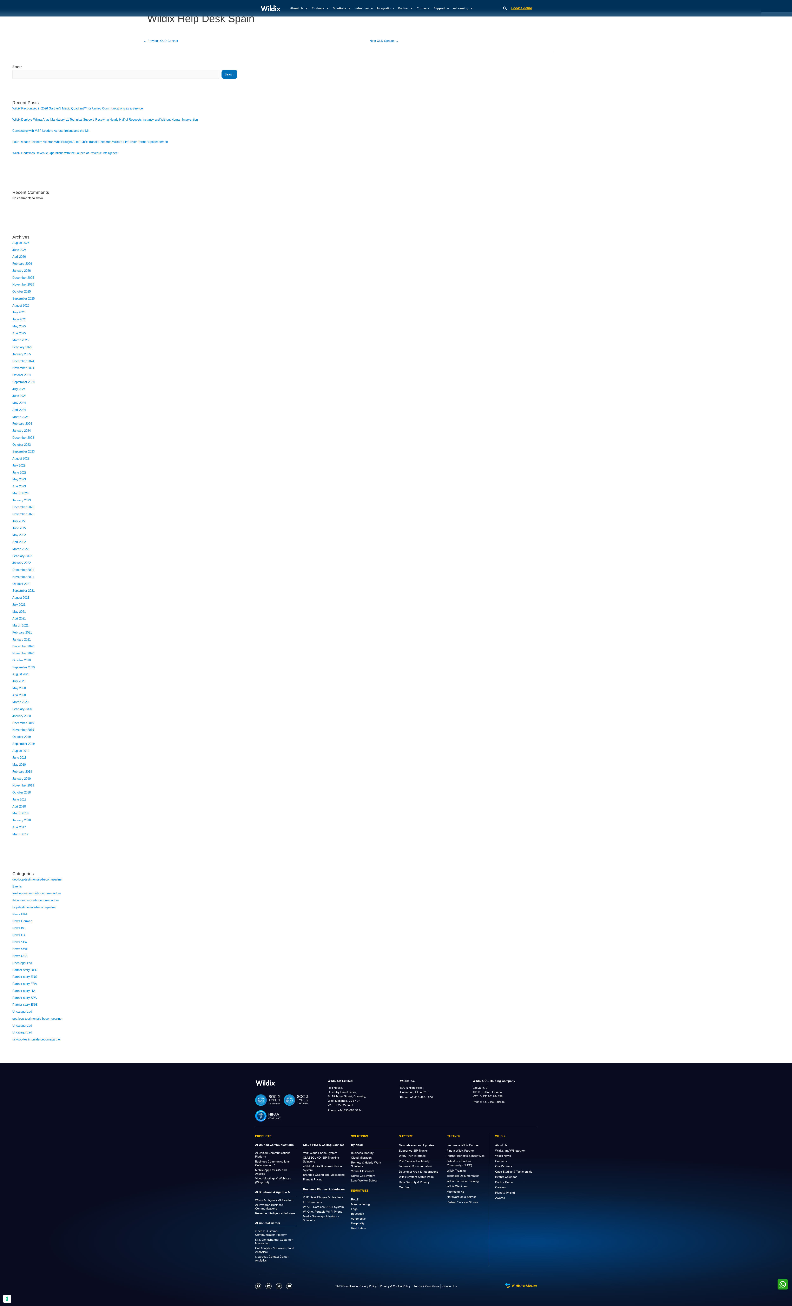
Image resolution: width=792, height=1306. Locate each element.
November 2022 (23, 514)
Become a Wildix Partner (463, 1145)
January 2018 (21, 820)
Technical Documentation (415, 1166)
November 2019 (23, 729)
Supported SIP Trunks (413, 1150)
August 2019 (20, 750)
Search (17, 66)
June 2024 (19, 395)
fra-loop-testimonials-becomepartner (36, 893)
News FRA (19, 914)
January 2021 (21, 639)
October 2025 (21, 291)
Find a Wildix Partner (460, 1150)
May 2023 (19, 479)
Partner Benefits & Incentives (465, 1155)
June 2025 (19, 319)
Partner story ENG (25, 976)
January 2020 (21, 716)
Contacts (423, 8)
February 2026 (22, 263)
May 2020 (19, 688)
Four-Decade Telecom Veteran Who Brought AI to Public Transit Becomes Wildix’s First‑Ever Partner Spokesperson (90, 141)
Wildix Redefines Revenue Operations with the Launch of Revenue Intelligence (65, 153)
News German (22, 921)
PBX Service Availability (414, 1161)
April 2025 (19, 333)
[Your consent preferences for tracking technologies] (7, 1299)
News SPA (19, 942)
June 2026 (19, 250)
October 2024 (21, 375)
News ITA (19, 935)
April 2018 (19, 806)
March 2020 (20, 702)
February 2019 (22, 771)
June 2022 (19, 528)
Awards (500, 1197)
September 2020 (23, 667)
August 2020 (20, 674)
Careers (500, 1187)
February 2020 (22, 709)
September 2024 (23, 382)
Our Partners (503, 1166)
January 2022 (21, 562)
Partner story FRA (24, 983)
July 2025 (18, 312)
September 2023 (23, 451)
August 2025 (20, 305)
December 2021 (23, 569)
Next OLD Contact (384, 40)
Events (17, 886)
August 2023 (20, 458)
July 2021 (18, 604)
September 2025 (23, 298)
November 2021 (23, 576)
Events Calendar (506, 1176)
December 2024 (23, 361)
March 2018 (20, 813)
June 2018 (19, 799)
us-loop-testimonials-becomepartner (36, 1039)
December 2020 (23, 646)
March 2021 (20, 625)
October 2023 (21, 444)
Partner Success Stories (462, 1202)
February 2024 (22, 423)
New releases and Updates (416, 1145)
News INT (19, 928)
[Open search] (505, 8)
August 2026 (20, 243)
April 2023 (19, 486)
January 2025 (21, 354)
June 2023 (19, 472)
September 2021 (23, 590)
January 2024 (21, 430)
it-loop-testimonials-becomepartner (35, 900)
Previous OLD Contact (161, 40)
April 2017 (19, 827)
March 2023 (20, 493)
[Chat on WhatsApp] (783, 1284)
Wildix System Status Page (416, 1176)
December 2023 (23, 437)
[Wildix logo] (265, 1082)
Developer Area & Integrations (418, 1171)
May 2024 (19, 402)
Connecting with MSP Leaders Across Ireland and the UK (50, 130)
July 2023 (18, 465)
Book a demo (521, 8)
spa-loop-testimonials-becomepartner (37, 1018)
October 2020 (21, 660)
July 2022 (18, 521)
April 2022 (19, 542)
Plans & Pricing (505, 1192)
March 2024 (20, 416)
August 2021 (20, 597)
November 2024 (23, 368)
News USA (19, 956)
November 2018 (23, 785)
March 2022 (20, 549)
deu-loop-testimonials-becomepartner (37, 879)
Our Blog (404, 1187)
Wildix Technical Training (463, 1181)
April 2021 (19, 618)
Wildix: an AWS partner (510, 1150)
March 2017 (20, 834)
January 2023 (21, 500)
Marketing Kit (455, 1191)
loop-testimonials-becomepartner (34, 907)
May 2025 (19, 326)
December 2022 (23, 507)
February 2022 (22, 556)
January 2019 (21, 778)
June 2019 (19, 757)
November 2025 (23, 284)
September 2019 (23, 743)
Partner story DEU (24, 970)
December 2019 (23, 723)
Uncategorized (22, 963)
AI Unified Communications (274, 1144)
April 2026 (19, 256)
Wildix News (503, 1155)
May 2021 (19, 611)
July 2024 (18, 389)
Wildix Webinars (457, 1186)
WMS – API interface (412, 1155)
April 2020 (19, 695)
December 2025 (23, 277)
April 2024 (19, 409)
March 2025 (20, 340)
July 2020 (18, 681)
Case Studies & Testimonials (513, 1171)
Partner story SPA (24, 997)
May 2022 (19, 535)
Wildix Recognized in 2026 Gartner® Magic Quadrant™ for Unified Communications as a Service (77, 108)
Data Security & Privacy (414, 1182)
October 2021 (21, 583)
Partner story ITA (23, 990)
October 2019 (21, 736)
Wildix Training (456, 1170)
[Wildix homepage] (270, 8)
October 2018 (21, 792)
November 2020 (23, 653)
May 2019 (19, 764)
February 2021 (22, 632)
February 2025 (22, 347)
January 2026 (21, 270)
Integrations (385, 8)
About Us (501, 1145)
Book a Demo (504, 1182)
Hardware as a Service (461, 1196)
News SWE (20, 949)
